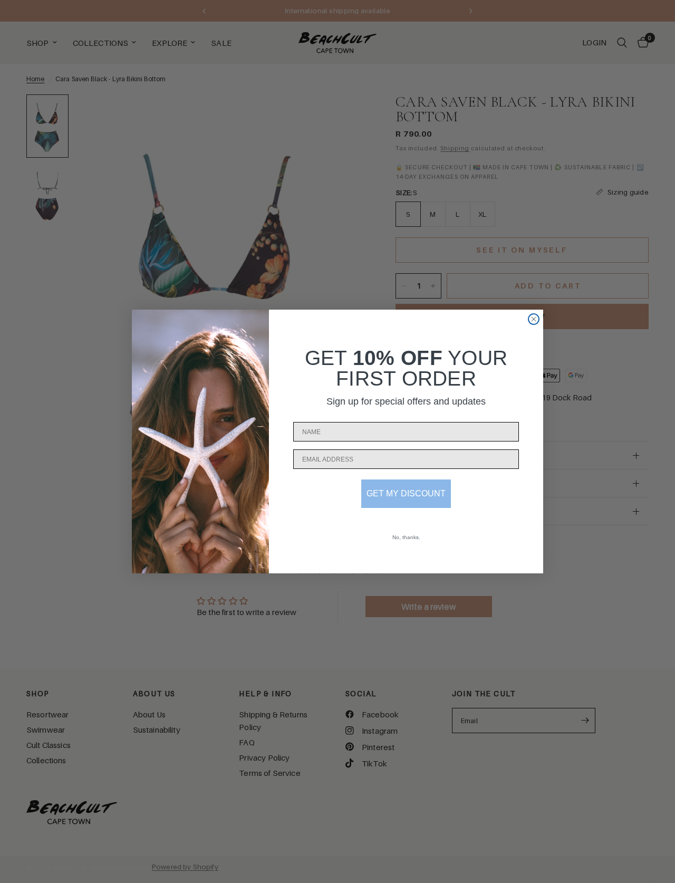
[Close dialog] (533, 319)
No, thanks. (406, 537)
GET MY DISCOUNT (406, 493)
